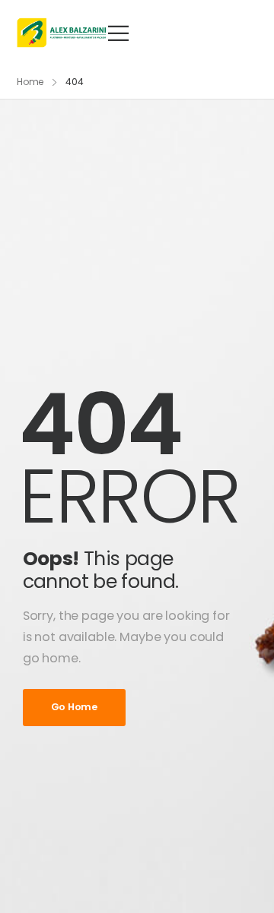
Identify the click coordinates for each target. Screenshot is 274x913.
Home (30, 81)
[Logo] (61, 33)
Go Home (74, 706)
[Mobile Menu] (118, 33)
